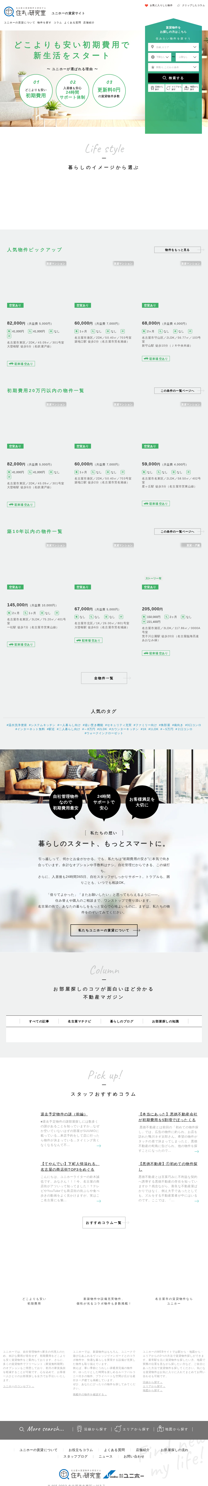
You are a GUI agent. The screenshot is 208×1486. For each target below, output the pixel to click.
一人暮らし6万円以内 (36, 207)
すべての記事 (39, 1021)
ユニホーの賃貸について (19, 22)
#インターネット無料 (153, 492)
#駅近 (78, 347)
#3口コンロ (171, 646)
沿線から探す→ (153, 1382)
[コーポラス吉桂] (104, 314)
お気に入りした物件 (161, 5)
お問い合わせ (134, 1456)
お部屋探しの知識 (165, 1021)
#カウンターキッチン (124, 729)
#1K (143, 729)
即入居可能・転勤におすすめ (138, 207)
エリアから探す (136, 1429)
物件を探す (44, 22)
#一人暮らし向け (69, 725)
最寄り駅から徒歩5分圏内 (104, 207)
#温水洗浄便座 (106, 633)
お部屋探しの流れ (174, 1450)
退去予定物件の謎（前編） (64, 1114)
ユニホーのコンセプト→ (18, 1386)
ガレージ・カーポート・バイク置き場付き (171, 205)
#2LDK (178, 351)
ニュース (106, 1456)
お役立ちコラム (81, 1450)
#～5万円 (166, 729)
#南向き (177, 725)
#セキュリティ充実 (17, 352)
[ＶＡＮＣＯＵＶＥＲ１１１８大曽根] (104, 600)
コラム (58, 22)
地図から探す (176, 1429)
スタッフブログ (75, 1456)
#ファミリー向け (151, 351)
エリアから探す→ (154, 1386)
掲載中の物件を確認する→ (90, 1394)
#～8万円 (167, 351)
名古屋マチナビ (79, 1021)
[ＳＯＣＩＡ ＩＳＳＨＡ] (36, 600)
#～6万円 (99, 347)
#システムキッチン (177, 492)
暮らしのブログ (122, 1021)
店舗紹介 (89, 22)
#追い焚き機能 (188, 646)
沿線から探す (95, 1429)
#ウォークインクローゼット (45, 352)
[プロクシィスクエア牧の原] (171, 455)
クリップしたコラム (193, 5)
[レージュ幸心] (171, 314)
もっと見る (177, 249)
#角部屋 (87, 347)
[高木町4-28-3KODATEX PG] (171, 600)
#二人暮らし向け (68, 729)
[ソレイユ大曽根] (36, 314)
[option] (36, 199)
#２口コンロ (184, 729)
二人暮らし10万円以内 (70, 207)
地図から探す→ (153, 1390)
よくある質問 (72, 22)
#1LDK (153, 729)
